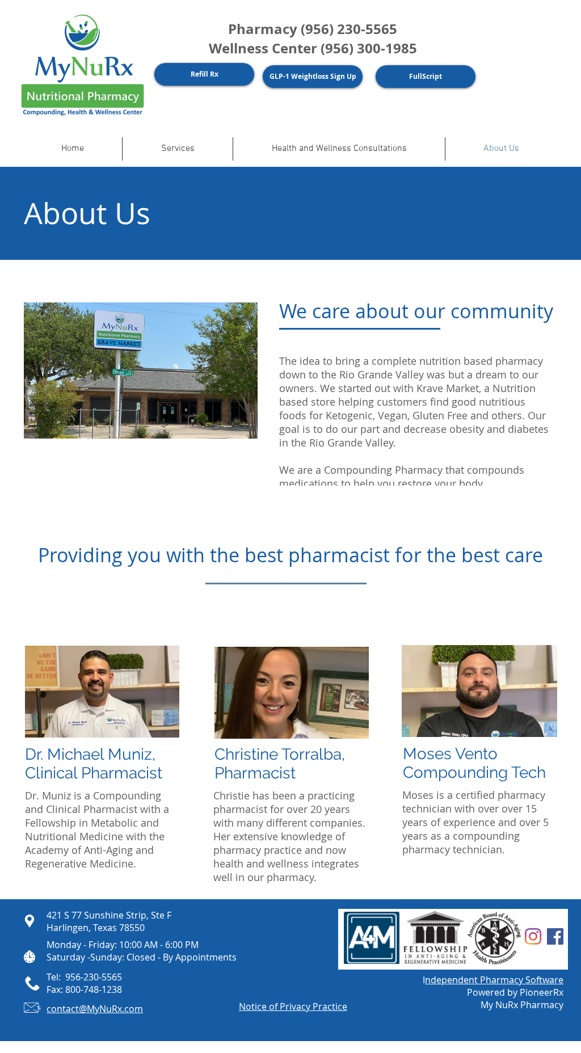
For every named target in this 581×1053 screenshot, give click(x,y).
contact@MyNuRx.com (95, 1009)
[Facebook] (555, 936)
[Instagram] (533, 936)
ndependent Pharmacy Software (494, 980)
